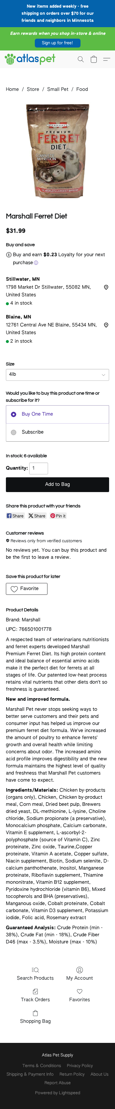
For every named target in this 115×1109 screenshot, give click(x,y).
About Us (100, 1074)
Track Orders (35, 1000)
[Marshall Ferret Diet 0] (57, 151)
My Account (79, 978)
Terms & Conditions (41, 1066)
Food (82, 89)
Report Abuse (58, 1083)
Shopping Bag (35, 1021)
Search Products (35, 978)
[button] (57, 43)
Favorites (79, 1000)
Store (33, 89)
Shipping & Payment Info (30, 1074)
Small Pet (57, 89)
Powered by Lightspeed (57, 1093)
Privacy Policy (80, 1066)
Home (12, 89)
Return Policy (72, 1074)
